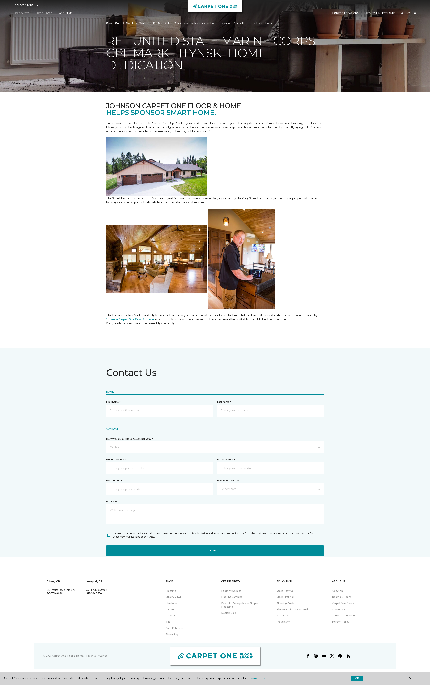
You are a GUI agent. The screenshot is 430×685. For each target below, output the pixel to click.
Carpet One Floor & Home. (68, 655)
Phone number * (116, 459)
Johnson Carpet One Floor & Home (130, 319)
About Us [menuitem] (337, 590)
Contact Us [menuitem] (339, 609)
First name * (113, 402)
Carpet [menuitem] (170, 609)
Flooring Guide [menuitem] (285, 603)
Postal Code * (114, 480)
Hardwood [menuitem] (172, 603)
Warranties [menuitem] (283, 615)
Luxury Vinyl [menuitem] (173, 596)
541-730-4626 (55, 593)
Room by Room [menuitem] (341, 596)
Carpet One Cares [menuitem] (343, 603)
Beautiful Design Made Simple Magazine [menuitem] (239, 605)
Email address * (226, 459)
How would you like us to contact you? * (129, 439)
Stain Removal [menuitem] (285, 590)
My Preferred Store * (229, 480)
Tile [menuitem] (168, 621)
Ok (357, 678)
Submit (215, 550)
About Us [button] (65, 13)
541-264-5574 (94, 593)
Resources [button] (44, 13)
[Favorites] (408, 13)
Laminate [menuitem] (171, 615)
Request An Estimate (380, 13)
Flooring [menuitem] (171, 590)
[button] (402, 13)
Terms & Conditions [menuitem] (344, 615)
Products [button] (22, 13)
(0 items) (415, 13)
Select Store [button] (24, 5)
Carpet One (113, 23)
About (129, 23)
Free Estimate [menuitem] (174, 628)
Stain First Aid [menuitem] (285, 596)
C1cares (143, 23)
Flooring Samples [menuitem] (231, 596)
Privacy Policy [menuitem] (340, 621)
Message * (112, 501)
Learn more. (257, 678)
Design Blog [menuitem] (228, 612)
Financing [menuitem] (172, 634)
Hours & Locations (345, 13)
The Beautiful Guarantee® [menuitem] (292, 609)
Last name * (224, 402)
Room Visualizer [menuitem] (231, 590)
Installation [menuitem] (283, 621)
